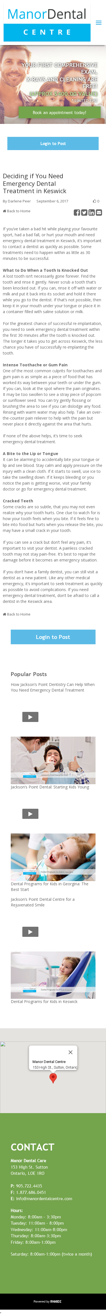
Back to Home (19, 210)
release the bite (79, 524)
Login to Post (53, 143)
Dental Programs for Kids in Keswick (44, 1001)
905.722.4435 (26, 1186)
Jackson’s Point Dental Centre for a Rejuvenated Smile (43, 902)
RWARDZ (55, 1301)
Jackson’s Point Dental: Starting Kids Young (50, 787)
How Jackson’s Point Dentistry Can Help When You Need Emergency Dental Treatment (53, 687)
